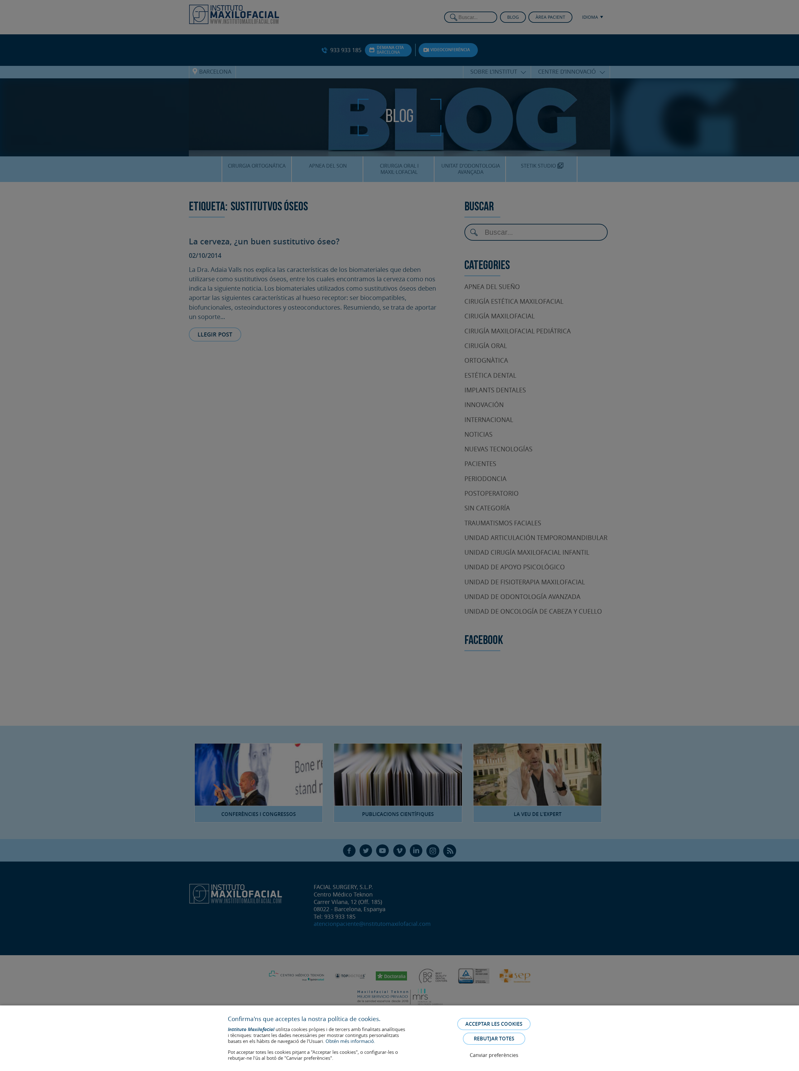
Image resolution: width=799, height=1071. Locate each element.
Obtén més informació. (350, 1041)
